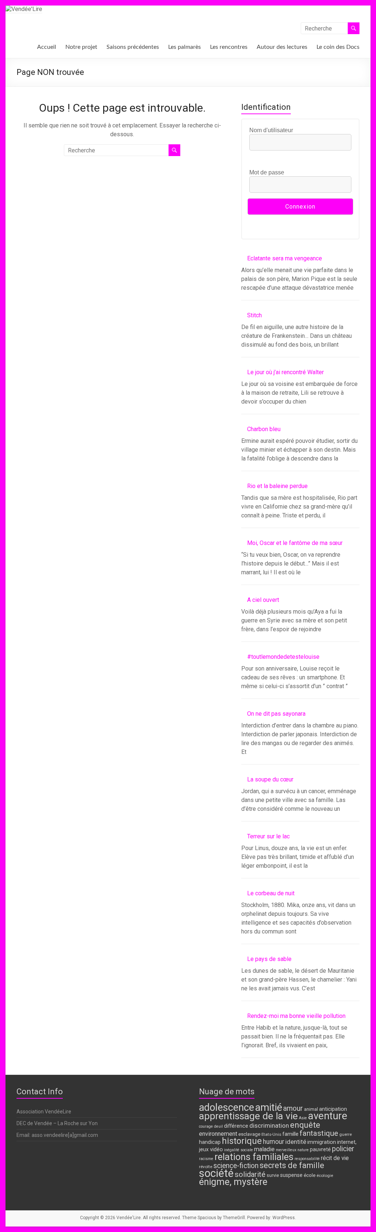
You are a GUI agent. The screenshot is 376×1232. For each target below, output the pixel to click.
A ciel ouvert (263, 599)
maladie (264, 1149)
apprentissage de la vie (248, 1115)
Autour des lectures (282, 47)
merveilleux (286, 1150)
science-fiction (235, 1165)
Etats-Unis (271, 1134)
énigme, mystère (233, 1182)
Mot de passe (266, 172)
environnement (218, 1133)
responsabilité (307, 1158)
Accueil (46, 47)
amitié (268, 1107)
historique (242, 1141)
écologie (325, 1175)
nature (303, 1150)
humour (273, 1141)
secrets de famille (292, 1165)
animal (311, 1109)
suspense (291, 1175)
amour (293, 1108)
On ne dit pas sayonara (276, 713)
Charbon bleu (264, 429)
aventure (327, 1116)
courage (206, 1126)
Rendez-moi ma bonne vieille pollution (296, 1015)
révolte (205, 1166)
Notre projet (81, 47)
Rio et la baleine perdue (277, 486)
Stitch (254, 315)
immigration (321, 1142)
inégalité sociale (238, 1150)
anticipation (333, 1109)
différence (236, 1126)
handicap (210, 1142)
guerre (345, 1134)
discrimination (269, 1125)
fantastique (319, 1133)
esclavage (249, 1134)
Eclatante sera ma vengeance (284, 258)
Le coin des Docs (338, 47)
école (309, 1175)
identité (295, 1141)
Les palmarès (184, 47)
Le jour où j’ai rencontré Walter (285, 372)
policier (343, 1149)
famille (290, 1134)
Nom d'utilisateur (271, 130)
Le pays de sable (269, 958)
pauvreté (320, 1149)
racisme (206, 1158)
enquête (305, 1125)
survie (273, 1175)
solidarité (250, 1174)
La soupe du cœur (270, 779)
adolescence (226, 1107)
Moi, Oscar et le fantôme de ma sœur (295, 542)
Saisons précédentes (132, 47)
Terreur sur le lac (268, 836)
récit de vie (335, 1158)
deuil (218, 1126)
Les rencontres (228, 47)
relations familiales (253, 1156)
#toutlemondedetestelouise (283, 656)
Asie (303, 1118)
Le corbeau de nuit (270, 893)
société (216, 1173)
